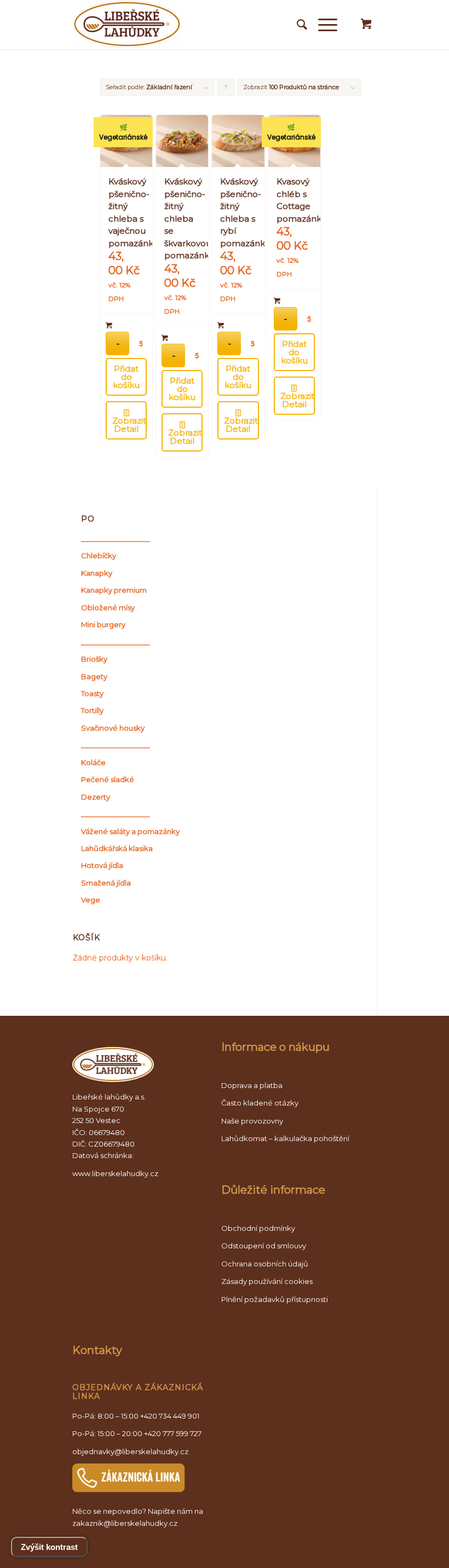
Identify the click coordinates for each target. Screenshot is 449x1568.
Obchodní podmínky (258, 1228)
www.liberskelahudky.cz (115, 1173)
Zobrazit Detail (129, 424)
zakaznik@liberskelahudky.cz (124, 1523)
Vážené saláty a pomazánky (130, 831)
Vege (90, 899)
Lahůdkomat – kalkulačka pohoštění (285, 1138)
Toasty (92, 693)
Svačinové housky (113, 728)
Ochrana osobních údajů (264, 1263)
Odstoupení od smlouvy (263, 1245)
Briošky (94, 659)
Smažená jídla (106, 882)
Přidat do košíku (126, 376)
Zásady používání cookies (267, 1281)
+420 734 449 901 (169, 1415)
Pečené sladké (107, 779)
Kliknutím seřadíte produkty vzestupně (226, 89)
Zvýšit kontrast (49, 1547)
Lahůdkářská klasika (117, 848)
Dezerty (95, 796)
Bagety (94, 676)
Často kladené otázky (259, 1102)
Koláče (93, 762)
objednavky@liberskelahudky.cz (130, 1451)
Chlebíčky (98, 555)
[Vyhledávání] (296, 24)
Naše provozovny (252, 1120)
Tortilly (92, 710)
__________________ (115, 538)
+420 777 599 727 (173, 1433)
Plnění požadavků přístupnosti (274, 1299)
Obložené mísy (108, 607)
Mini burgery (103, 624)
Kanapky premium (114, 590)
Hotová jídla (102, 865)
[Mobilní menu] (322, 24)
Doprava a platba (252, 1085)
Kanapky (96, 573)
